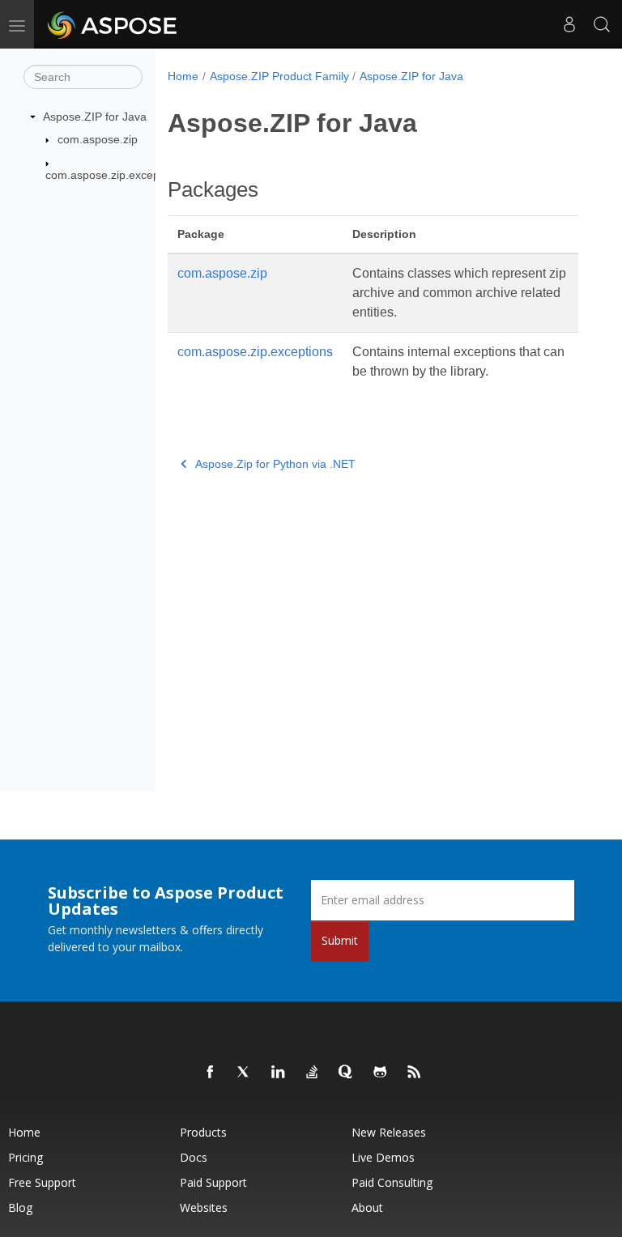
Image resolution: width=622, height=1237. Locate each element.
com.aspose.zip (98, 139)
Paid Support (213, 1182)
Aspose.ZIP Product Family (279, 76)
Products (203, 1132)
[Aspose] (113, 24)
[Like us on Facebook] (210, 1072)
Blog (20, 1207)
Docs (193, 1157)
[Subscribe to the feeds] (414, 1072)
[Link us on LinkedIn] (278, 1072)
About (367, 1207)
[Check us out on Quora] (346, 1072)
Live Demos (383, 1157)
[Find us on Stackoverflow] (312, 1072)
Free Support (42, 1182)
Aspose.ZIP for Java (95, 116)
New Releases (388, 1132)
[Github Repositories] (380, 1072)
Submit (340, 940)
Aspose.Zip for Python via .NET (275, 463)
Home (183, 76)
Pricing (25, 1157)
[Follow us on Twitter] (244, 1072)
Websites (204, 1207)
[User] (569, 24)
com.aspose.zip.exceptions (114, 174)
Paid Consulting (391, 1182)
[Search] (602, 24)
